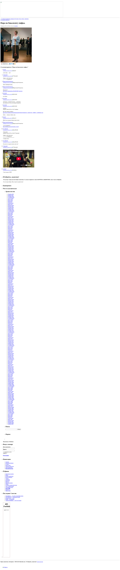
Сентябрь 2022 (11, 210)
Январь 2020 (10, 246)
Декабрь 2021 (11, 221)
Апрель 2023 (10, 203)
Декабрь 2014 (11, 315)
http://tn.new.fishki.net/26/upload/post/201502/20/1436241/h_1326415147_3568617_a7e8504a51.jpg (23, 112)
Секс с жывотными (10, 486)
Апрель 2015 (10, 310)
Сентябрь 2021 (11, 224)
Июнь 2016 (10, 295)
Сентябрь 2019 (11, 251)
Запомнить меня (7, 451)
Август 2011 (10, 360)
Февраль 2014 (11, 326)
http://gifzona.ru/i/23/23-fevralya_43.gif (11, 126)
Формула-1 (8, 489)
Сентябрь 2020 (11, 237)
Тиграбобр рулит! (9, 487)
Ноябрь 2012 (10, 343)
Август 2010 (10, 373)
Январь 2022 (10, 219)
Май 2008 (10, 403)
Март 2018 (10, 271)
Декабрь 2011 (11, 355)
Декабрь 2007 (11, 409)
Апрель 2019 (10, 256)
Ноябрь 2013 (10, 329)
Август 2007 (10, 413)
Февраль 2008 (11, 407)
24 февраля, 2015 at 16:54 (7, 106)
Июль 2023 (10, 199)
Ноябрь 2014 (10, 316)
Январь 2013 (10, 341)
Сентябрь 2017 (11, 278)
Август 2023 (10, 198)
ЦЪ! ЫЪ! (5, 93)
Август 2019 (10, 252)
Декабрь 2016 (11, 288)
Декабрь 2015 (11, 301)
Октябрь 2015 (11, 304)
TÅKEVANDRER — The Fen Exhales (13, 500)
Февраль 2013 (11, 339)
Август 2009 (10, 386)
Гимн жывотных (9, 467)
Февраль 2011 (11, 366)
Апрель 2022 (10, 216)
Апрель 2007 (10, 418)
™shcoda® (5, 74)
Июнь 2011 (10, 362)
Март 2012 (10, 352)
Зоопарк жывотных (10, 466)
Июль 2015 (10, 307)
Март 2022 (10, 217)
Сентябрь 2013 (11, 332)
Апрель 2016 (10, 297)
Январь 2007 (10, 421)
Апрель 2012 (10, 351)
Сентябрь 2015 (11, 305)
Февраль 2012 (11, 353)
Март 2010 (10, 379)
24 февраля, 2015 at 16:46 (7, 87)
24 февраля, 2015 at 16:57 (7, 118)
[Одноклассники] (15, 64)
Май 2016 (10, 296)
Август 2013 (10, 333)
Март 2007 (10, 419)
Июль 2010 (10, 374)
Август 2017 (10, 279)
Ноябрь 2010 (10, 370)
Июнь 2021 (10, 227)
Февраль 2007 (11, 420)
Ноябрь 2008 (10, 397)
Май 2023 (10, 202)
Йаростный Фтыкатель (8, 81)
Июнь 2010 (10, 375)
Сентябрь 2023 (11, 197)
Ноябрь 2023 (10, 195)
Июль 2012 (10, 347)
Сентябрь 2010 (11, 372)
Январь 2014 (10, 327)
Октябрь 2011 (11, 357)
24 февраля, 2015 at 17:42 (7, 170)
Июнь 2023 (10, 200)
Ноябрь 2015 (10, 302)
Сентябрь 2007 (11, 412)
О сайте (7, 464)
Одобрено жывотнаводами (11, 485)
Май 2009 (10, 390)
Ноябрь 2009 (10, 383)
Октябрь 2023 (11, 196)
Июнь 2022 (10, 214)
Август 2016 (10, 292)
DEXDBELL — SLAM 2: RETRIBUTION (14, 496)
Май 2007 (10, 417)
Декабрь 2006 (11, 422)
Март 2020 (10, 244)
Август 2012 (10, 346)
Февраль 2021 (11, 232)
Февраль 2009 (11, 393)
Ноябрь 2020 (10, 235)
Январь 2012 (10, 354)
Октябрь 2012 (11, 344)
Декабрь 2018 (11, 261)
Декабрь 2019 (11, 247)
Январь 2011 (10, 367)
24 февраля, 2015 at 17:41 (7, 147)
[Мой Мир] (13, 64)
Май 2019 (10, 255)
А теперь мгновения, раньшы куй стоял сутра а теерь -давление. (15, 18)
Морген (7, 481)
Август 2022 (10, 212)
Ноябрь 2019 (10, 249)
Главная (7, 461)
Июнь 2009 (10, 389)
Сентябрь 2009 (11, 385)
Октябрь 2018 (11, 263)
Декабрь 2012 (11, 342)
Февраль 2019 (11, 259)
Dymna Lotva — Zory (10, 498)
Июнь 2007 (10, 416)
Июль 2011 (10, 361)
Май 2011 (10, 363)
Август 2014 (10, 319)
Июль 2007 (10, 414)
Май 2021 (10, 228)
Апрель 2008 (10, 404)
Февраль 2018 (11, 272)
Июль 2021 (10, 226)
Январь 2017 (10, 287)
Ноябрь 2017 (10, 275)
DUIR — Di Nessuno (10, 499)
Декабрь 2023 (11, 194)
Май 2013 (10, 336)
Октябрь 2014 (11, 317)
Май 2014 (10, 323)
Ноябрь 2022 (10, 208)
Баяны (7, 475)
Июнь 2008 (10, 402)
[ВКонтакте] (9, 64)
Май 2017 (10, 282)
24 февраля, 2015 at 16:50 (7, 94)
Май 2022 (10, 215)
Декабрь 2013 (11, 328)
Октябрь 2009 (11, 384)
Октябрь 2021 (11, 223)
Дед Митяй (5, 128)
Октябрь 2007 (11, 411)
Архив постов (40, 561)
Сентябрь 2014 (11, 318)
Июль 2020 (10, 240)
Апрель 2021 (10, 230)
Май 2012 (10, 349)
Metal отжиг (8, 490)
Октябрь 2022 (11, 209)
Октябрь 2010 (11, 371)
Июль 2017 (10, 280)
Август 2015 (10, 306)
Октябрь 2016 (11, 290)
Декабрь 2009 (11, 382)
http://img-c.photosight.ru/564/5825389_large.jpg (12, 91)
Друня (4, 69)
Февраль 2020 (11, 245)
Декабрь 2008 (11, 395)
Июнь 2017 (10, 281)
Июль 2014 (10, 320)
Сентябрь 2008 (11, 399)
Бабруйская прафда (10, 473)
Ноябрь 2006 (10, 423)
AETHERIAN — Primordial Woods (13, 497)
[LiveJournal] (12, 64)
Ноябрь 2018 (10, 262)
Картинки (8, 480)
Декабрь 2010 (11, 369)
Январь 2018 (10, 273)
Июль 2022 (10, 213)
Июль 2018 (10, 267)
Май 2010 (10, 376)
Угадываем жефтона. (4, 19)
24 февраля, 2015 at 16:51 (7, 99)
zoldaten (4, 169)
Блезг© (4, 117)
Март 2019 (10, 258)
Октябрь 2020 (11, 236)
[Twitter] (11, 64)
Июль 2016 (10, 293)
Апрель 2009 (10, 391)
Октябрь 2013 (11, 330)
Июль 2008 (10, 401)
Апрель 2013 (10, 337)
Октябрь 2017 (11, 277)
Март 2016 (10, 298)
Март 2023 (10, 204)
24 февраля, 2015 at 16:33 (7, 70)
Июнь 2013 (10, 335)
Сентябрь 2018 (11, 264)
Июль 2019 (10, 253)
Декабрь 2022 (11, 207)
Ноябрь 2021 (10, 222)
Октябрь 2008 (11, 398)
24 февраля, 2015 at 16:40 (7, 76)
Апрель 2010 (10, 378)
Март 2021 (10, 231)
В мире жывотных (9, 476)
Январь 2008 (10, 408)
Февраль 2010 (11, 380)
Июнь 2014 (10, 321)
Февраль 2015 (11, 312)
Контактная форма (9, 463)
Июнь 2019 (10, 254)
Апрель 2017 (10, 283)
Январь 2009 (10, 394)
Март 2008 (10, 406)
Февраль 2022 (11, 218)
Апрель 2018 (10, 270)
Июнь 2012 (10, 348)
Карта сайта (8, 465)
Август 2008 (10, 400)
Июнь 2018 (10, 268)
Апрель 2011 (10, 364)
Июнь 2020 (10, 241)
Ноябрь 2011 (10, 356)
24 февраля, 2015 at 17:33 (7, 141)
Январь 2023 (10, 206)
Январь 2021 (10, 233)
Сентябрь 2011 (11, 358)
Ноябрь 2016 (10, 289)
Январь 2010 (10, 381)
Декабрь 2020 (11, 234)
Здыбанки (8, 479)
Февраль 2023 (11, 205)
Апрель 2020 (10, 243)
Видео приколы (9, 477)
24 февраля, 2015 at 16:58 (7, 123)
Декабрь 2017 (11, 274)
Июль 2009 (10, 388)
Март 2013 (10, 338)
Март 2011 (10, 365)
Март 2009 (10, 392)
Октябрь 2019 (11, 250)
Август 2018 (10, 265)
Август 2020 (10, 239)
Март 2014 (10, 325)
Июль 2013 (10, 334)
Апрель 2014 (10, 324)
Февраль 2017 (11, 286)
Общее (7, 484)
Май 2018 (10, 269)
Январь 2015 (10, 314)
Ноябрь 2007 (10, 410)
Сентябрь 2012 (11, 345)
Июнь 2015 (10, 308)
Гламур (7, 478)
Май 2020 (10, 242)
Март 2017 (10, 284)
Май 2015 (10, 309)
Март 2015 (10, 311)
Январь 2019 (10, 260)
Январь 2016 (10, 300)
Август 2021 (10, 225)
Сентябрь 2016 (11, 291)
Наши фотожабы (9, 482)
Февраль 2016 (11, 299)
